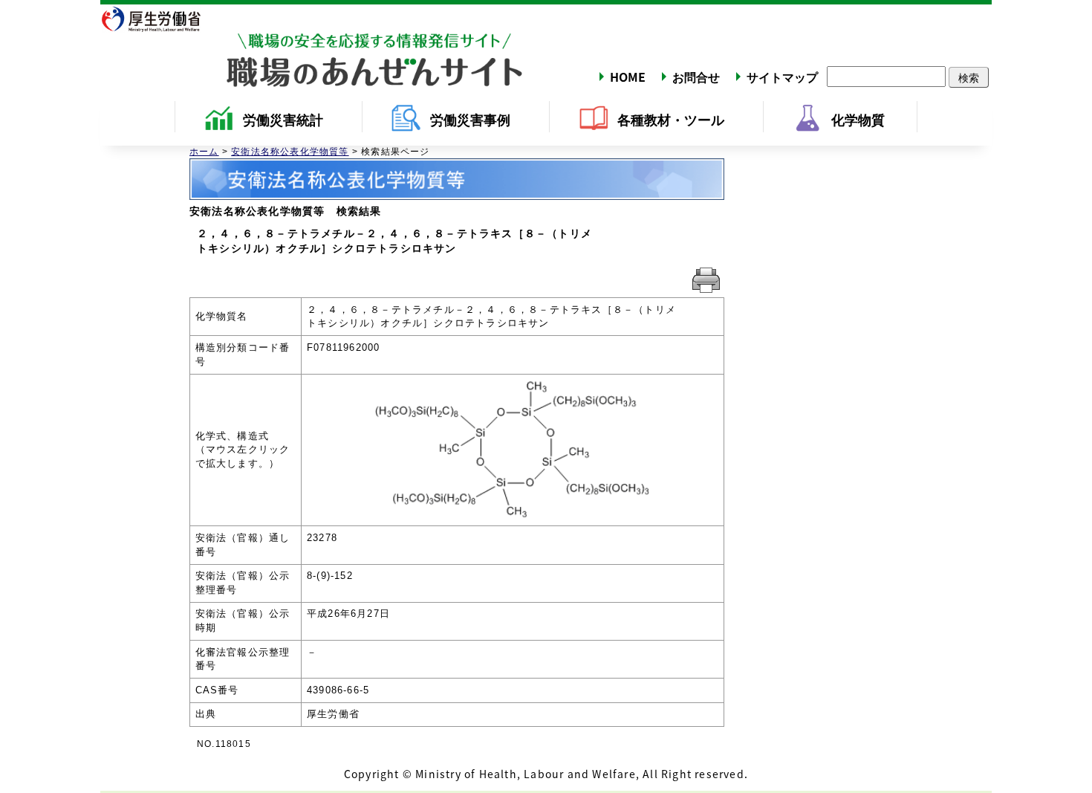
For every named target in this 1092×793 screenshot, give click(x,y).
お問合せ (696, 76)
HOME (628, 76)
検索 (968, 77)
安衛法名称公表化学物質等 (289, 151)
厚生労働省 (159, 18)
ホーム (204, 151)
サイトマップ (782, 76)
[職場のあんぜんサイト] (312, 47)
